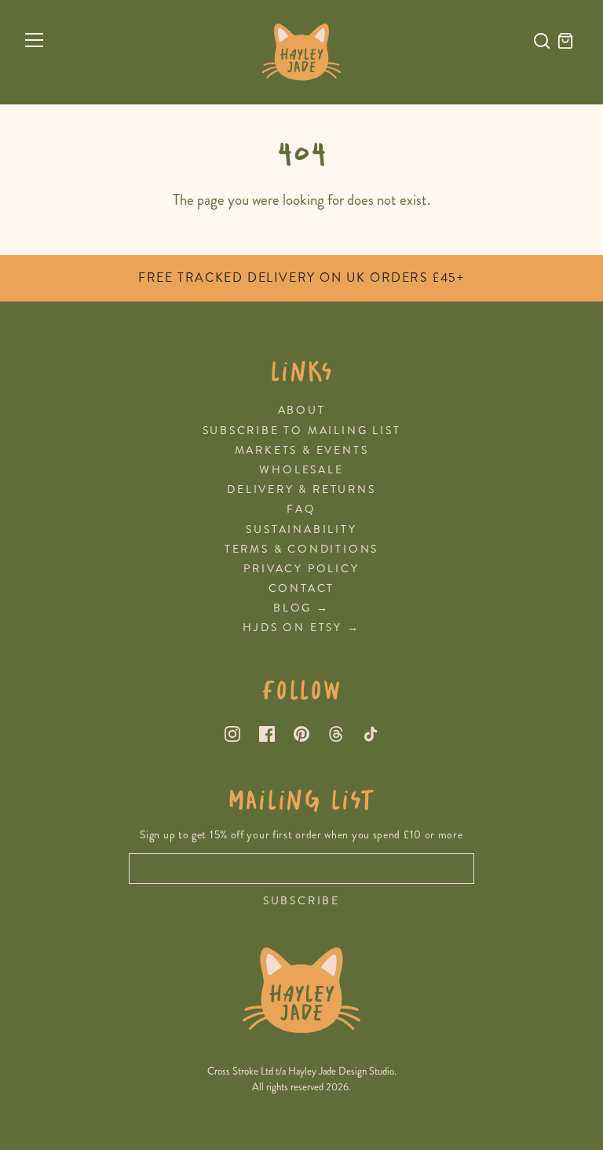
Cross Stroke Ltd (240, 1071)
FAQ (301, 509)
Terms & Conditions (301, 549)
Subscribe (301, 901)
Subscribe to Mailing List (302, 430)
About (302, 410)
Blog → (301, 608)
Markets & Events (302, 450)
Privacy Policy (301, 568)
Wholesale (301, 469)
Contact (302, 588)
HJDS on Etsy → (301, 627)
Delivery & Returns (301, 489)
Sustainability (301, 529)
